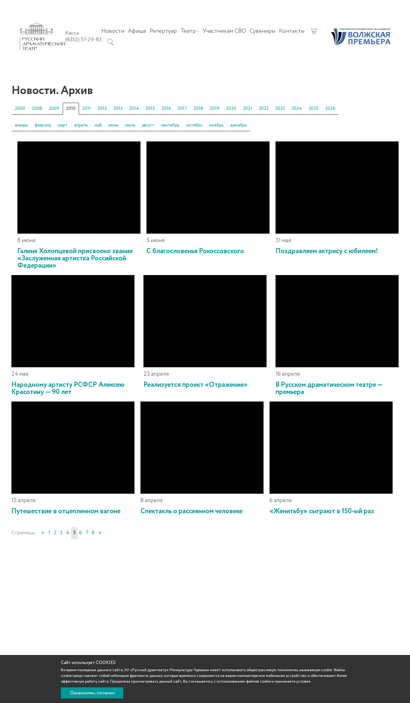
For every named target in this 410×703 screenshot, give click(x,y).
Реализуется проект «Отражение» (195, 385)
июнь (113, 125)
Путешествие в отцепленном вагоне (65, 511)
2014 (134, 108)
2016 (166, 108)
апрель (81, 125)
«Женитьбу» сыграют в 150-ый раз (322, 511)
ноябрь (216, 125)
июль (130, 125)
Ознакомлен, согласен (92, 693)
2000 (20, 108)
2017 (182, 108)
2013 (117, 108)
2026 (330, 108)
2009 (54, 108)
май (98, 125)
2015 (150, 108)
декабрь (238, 125)
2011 (86, 108)
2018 (198, 108)
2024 (296, 108)
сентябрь (170, 125)
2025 (313, 108)
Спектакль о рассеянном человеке (191, 511)
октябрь (194, 125)
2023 (280, 108)
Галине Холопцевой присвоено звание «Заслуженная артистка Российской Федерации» (75, 258)
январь (21, 125)
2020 (231, 108)
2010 (71, 108)
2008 (37, 108)
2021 (247, 108)
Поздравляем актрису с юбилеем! (327, 251)
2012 (102, 108)
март (63, 125)
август (148, 125)
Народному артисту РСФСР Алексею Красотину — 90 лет (68, 388)
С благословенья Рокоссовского (195, 251)
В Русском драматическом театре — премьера (329, 388)
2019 (214, 108)
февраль (43, 125)
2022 (264, 108)
